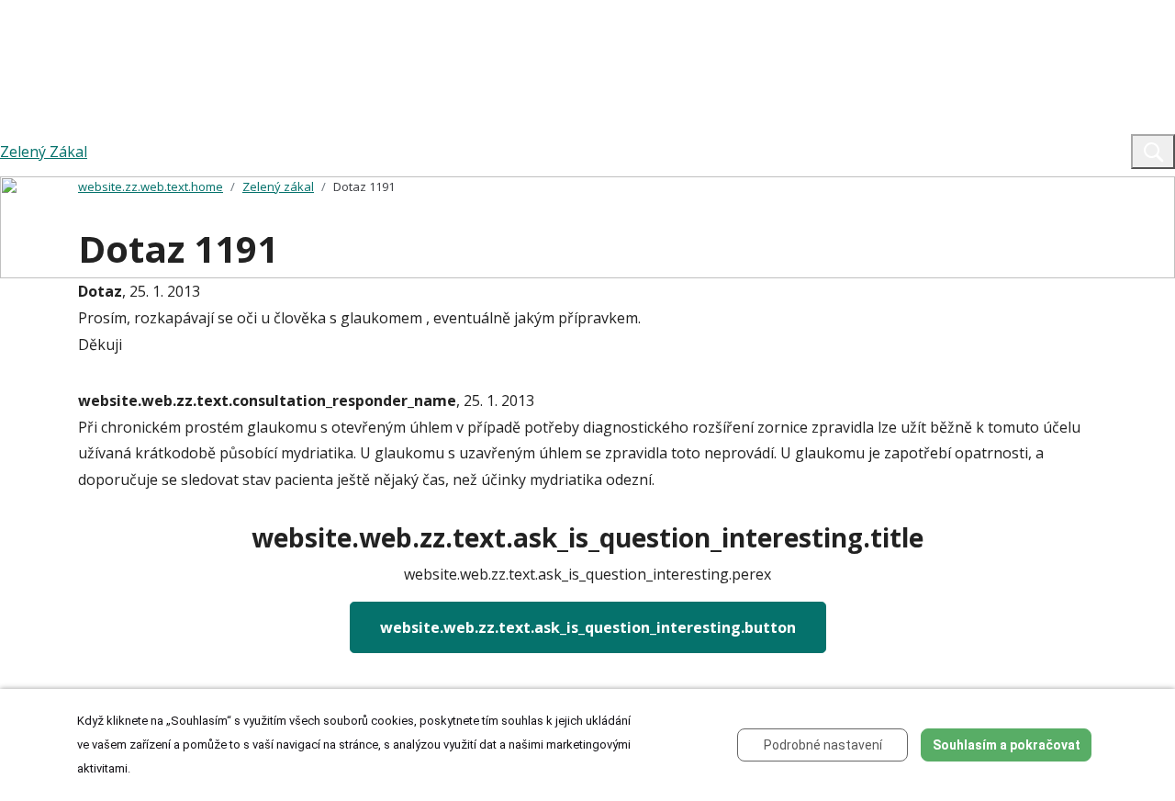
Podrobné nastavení (823, 745)
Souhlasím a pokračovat (1006, 745)
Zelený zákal (278, 186)
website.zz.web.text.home (150, 186)
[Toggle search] (1153, 151)
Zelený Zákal (43, 151)
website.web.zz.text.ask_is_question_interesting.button (588, 627)
